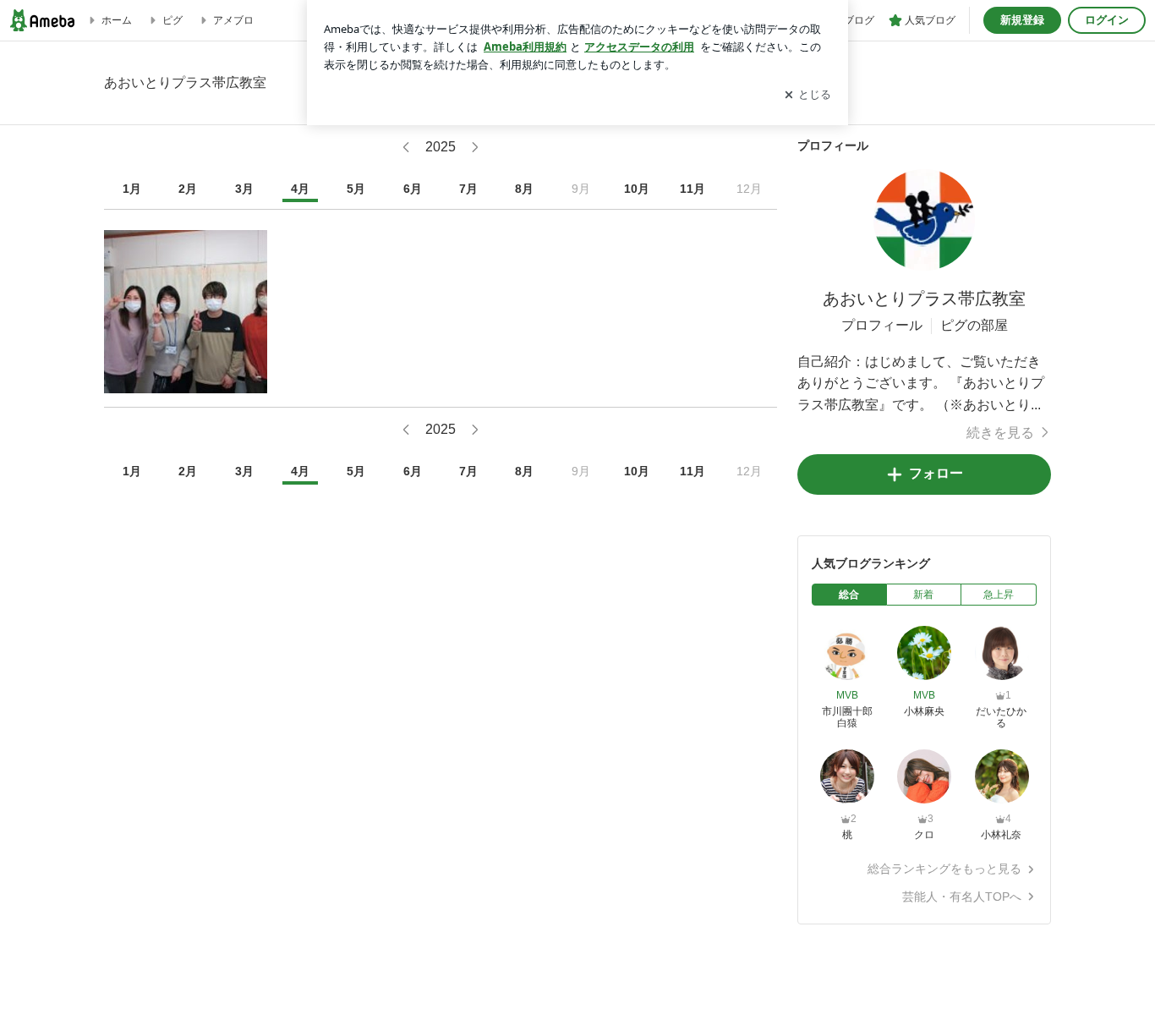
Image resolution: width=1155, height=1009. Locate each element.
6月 (412, 188)
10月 (636, 188)
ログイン (1107, 20)
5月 (356, 188)
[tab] (849, 595)
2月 (187, 188)
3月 (244, 188)
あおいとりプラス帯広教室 (924, 298)
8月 (524, 188)
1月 (132, 188)
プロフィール (881, 325)
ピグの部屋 (974, 325)
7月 (468, 188)
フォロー (936, 473)
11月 (692, 188)
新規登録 (1022, 20)
